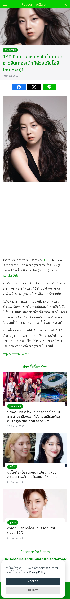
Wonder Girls (11, 275)
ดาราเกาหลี (10, 49)
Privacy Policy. (37, 572)
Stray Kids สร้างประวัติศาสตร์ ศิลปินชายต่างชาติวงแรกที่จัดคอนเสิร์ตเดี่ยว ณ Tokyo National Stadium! (33, 416)
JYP (45, 260)
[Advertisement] (35, 219)
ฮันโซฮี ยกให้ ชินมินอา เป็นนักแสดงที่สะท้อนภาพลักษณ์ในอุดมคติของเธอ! (33, 474)
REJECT (33, 590)
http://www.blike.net (16, 354)
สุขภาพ (13, 522)
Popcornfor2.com (35, 4)
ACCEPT (33, 581)
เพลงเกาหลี (15, 406)
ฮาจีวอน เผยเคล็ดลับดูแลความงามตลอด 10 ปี (31, 530)
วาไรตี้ (12, 466)
